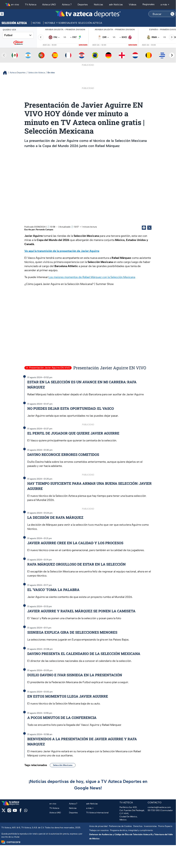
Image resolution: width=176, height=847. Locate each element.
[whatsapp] (25, 811)
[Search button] (172, 14)
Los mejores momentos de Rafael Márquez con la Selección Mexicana (92, 277)
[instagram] (9, 811)
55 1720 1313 (153, 810)
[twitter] (3, 811)
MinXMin (83, 45)
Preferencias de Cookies (120, 826)
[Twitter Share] (149, 228)
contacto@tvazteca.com (159, 807)
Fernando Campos (44, 229)
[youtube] (15, 811)
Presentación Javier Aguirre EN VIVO (49, 367)
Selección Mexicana (62, 765)
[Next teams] (171, 55)
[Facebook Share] (144, 228)
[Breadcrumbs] (6, 72)
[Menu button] (13, 14)
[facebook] (20, 811)
